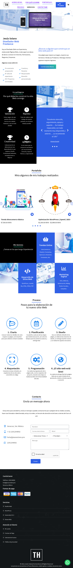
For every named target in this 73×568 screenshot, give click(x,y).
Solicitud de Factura (10, 537)
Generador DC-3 (9, 515)
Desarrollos (8, 519)
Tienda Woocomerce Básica (12, 220)
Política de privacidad (11, 542)
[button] (41, 130)
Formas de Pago (9, 533)
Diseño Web (8, 506)
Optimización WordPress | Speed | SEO (54, 220)
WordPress (8, 511)
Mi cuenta (7, 529)
